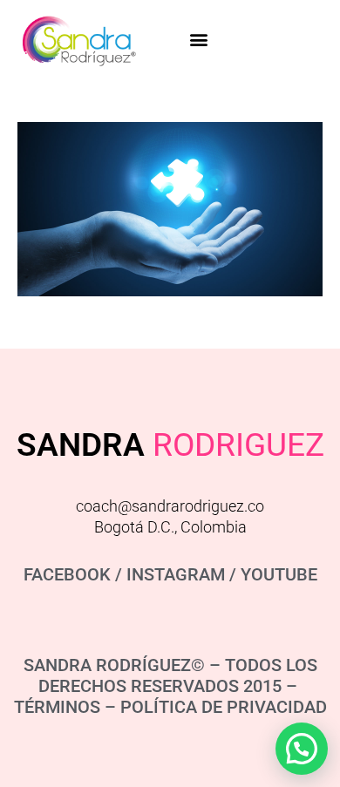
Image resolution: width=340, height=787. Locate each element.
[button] (198, 39)
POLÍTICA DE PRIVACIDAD (223, 706)
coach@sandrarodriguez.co (170, 506)
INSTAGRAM (175, 574)
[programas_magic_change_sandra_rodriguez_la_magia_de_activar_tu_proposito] (170, 209)
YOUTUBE (279, 574)
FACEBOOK (67, 574)
